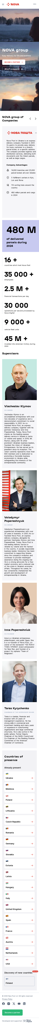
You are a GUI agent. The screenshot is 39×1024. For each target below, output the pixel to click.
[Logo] (13, 4)
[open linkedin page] (24, 1003)
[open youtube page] (19, 1003)
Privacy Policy (7, 999)
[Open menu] (3, 4)
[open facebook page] (3, 1003)
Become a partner (12, 1012)
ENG (34, 4)
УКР (34, 7)
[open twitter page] (14, 1003)
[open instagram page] (8, 1003)
